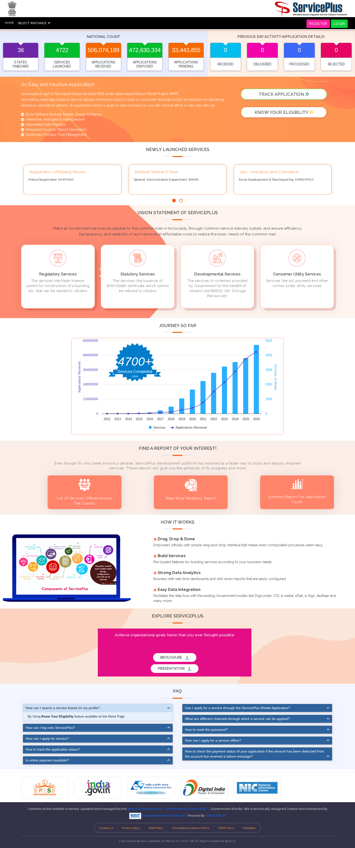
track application (282, 94)
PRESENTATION (172, 668)
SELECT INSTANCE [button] (33, 23)
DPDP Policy (226, 828)
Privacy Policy (131, 828)
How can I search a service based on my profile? (63, 708)
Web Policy (156, 828)
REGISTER (318, 24)
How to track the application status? (53, 749)
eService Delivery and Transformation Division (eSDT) (168, 809)
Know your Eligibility (282, 112)
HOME (9, 23)
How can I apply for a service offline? (213, 740)
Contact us (106, 828)
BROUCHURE (172, 657)
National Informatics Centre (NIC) (164, 815)
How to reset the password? (206, 730)
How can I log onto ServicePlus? (50, 728)
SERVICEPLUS (216, 815)
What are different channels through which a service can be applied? (237, 719)
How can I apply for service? (47, 738)
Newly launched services (177, 149)
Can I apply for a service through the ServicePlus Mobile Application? (237, 708)
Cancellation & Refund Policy (191, 828)
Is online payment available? (47, 760)
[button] (174, 200)
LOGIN (339, 24)
